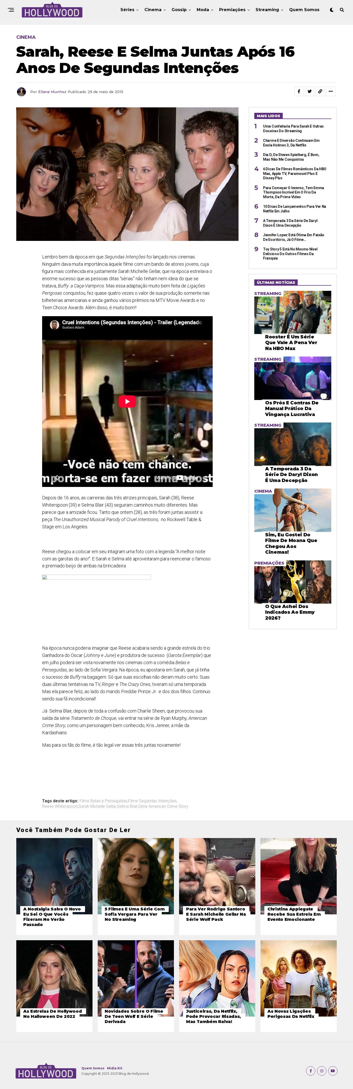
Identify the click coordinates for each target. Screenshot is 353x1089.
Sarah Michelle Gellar (97, 806)
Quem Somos (304, 9)
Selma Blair (127, 806)
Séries (127, 9)
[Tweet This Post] (309, 91)
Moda (203, 9)
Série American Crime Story (163, 806)
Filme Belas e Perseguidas (103, 801)
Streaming (267, 9)
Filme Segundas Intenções (152, 801)
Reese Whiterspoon (60, 806)
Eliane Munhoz (52, 92)
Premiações (232, 9)
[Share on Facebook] (299, 91)
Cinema (153, 9)
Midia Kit (114, 1068)
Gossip (179, 9)
